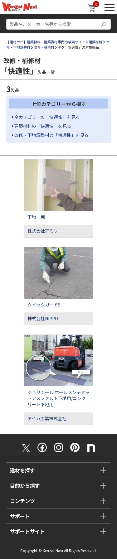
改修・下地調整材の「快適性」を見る (51, 135)
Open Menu (109, 7)
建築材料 (95, 41)
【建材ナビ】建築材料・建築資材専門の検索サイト (45, 41)
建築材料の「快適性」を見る (42, 126)
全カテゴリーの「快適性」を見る (46, 117)
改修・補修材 (44, 47)
